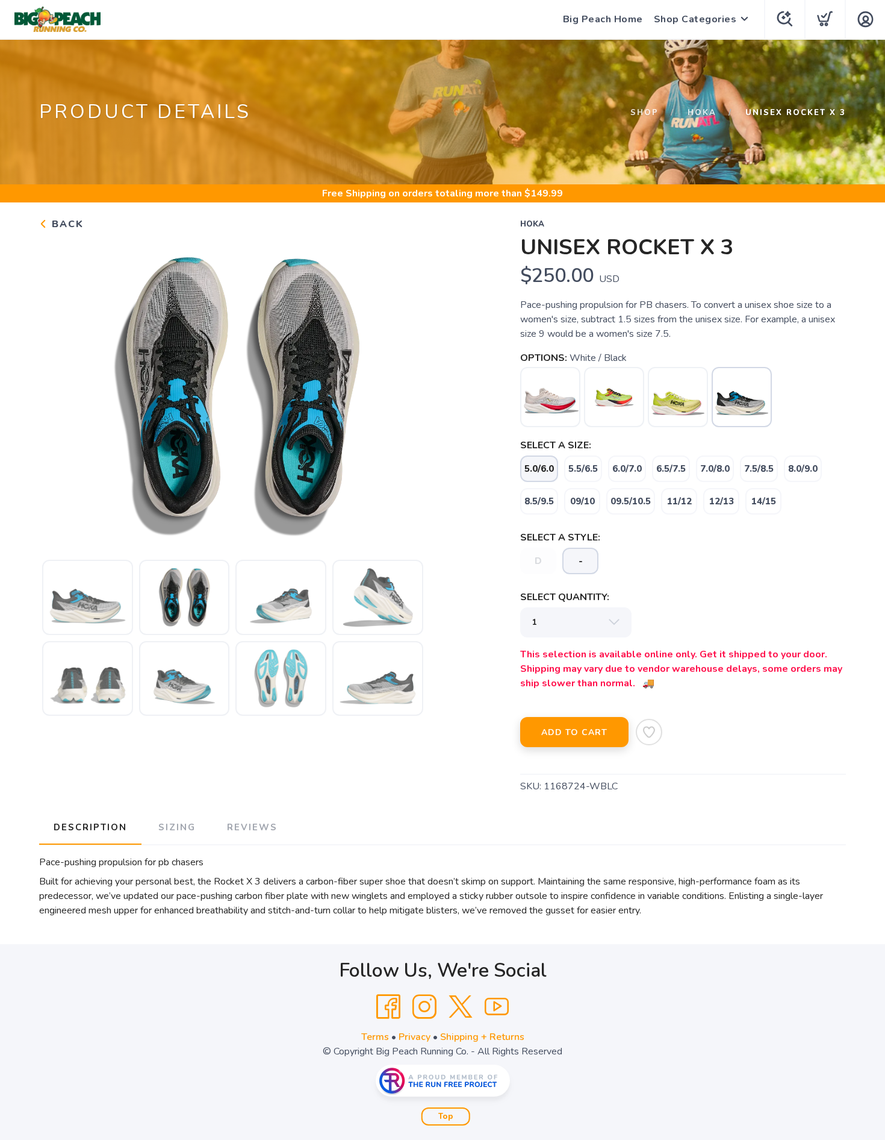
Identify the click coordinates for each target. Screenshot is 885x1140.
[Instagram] (424, 1007)
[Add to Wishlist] (649, 732)
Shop (644, 112)
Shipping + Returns (482, 1037)
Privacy (414, 1037)
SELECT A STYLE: (560, 537)
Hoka (702, 112)
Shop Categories (695, 19)
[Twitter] (460, 1007)
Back (66, 224)
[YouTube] (497, 1007)
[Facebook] (388, 1007)
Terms (375, 1037)
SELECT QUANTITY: (564, 597)
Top (445, 1116)
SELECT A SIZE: (555, 445)
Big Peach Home (603, 19)
